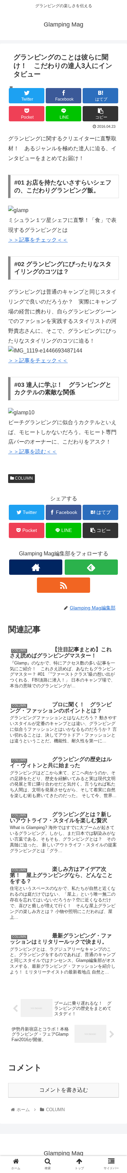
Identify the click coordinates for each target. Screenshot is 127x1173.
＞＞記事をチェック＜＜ (38, 240)
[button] (114, 785)
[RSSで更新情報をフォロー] (63, 585)
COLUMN (23, 478)
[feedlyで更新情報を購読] (91, 567)
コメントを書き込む (63, 1090)
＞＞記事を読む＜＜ (32, 451)
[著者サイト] (35, 567)
